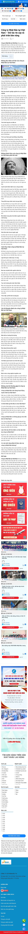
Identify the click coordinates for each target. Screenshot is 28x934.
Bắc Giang (4, 790)
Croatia (4, 772)
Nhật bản (9, 8)
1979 (3, 827)
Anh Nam (7, 563)
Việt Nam (18, 11)
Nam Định (4, 806)
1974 (3, 817)
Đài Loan (20, 8)
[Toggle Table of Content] (10, 56)
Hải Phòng (4, 800)
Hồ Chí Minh (5, 802)
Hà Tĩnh (4, 796)
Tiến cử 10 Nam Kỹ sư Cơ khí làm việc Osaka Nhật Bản (14, 557)
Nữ (16, 794)
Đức (3, 778)
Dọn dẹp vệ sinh (20, 780)
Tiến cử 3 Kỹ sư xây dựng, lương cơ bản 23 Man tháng (13, 616)
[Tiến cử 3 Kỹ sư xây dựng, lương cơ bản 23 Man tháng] (14, 607)
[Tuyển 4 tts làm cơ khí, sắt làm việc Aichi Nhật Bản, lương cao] (14, 577)
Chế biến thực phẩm (21, 769)
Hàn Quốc (7, 11)
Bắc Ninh (4, 792)
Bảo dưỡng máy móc (21, 767)
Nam (17, 792)
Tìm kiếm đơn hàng (14, 23)
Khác (17, 790)
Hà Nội (4, 794)
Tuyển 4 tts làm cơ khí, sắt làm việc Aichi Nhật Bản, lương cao (13, 587)
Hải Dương (4, 798)
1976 (3, 821)
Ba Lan (4, 767)
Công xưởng (19, 774)
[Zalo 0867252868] (23, 565)
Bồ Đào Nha (5, 771)
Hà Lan (4, 782)
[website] (14, 489)
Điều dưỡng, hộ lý (20, 778)
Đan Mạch (4, 776)
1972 (3, 813)
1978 (3, 825)
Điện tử (17, 776)
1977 (3, 823)
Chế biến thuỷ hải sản (21, 771)
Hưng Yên (4, 804)
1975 (3, 819)
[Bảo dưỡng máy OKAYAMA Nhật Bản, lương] (14, 637)
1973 (3, 815)
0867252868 (7, 565)
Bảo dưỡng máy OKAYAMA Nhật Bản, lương (14, 645)
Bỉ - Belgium (5, 769)
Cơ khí (17, 772)
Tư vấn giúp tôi (10, 568)
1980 (3, 829)
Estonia (4, 780)
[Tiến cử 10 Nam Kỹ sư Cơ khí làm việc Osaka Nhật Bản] (14, 548)
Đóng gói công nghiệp (21, 782)
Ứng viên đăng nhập (9, 1)
